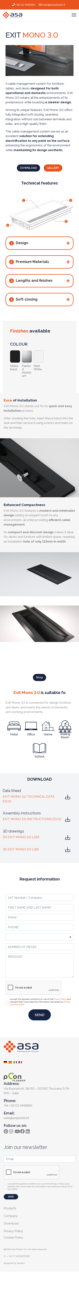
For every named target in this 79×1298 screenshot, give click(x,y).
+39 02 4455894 (25, 4)
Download (11, 1223)
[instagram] (12, 1130)
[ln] (28, 1130)
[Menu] (74, 14)
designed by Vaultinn (14, 1263)
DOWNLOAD (28, 168)
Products (10, 1208)
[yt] (17, 1130)
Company (10, 1216)
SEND (39, 1015)
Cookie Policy (13, 1237)
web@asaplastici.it (53, 4)
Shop (39, 677)
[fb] (23, 1130)
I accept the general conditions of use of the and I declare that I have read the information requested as (40, 1002)
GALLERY (53, 168)
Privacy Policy (60, 999)
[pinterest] (6, 1130)
